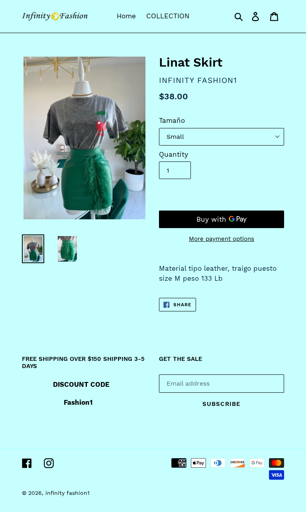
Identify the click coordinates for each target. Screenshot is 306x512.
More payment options (221, 238)
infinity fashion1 (67, 493)
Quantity (173, 154)
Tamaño (172, 120)
